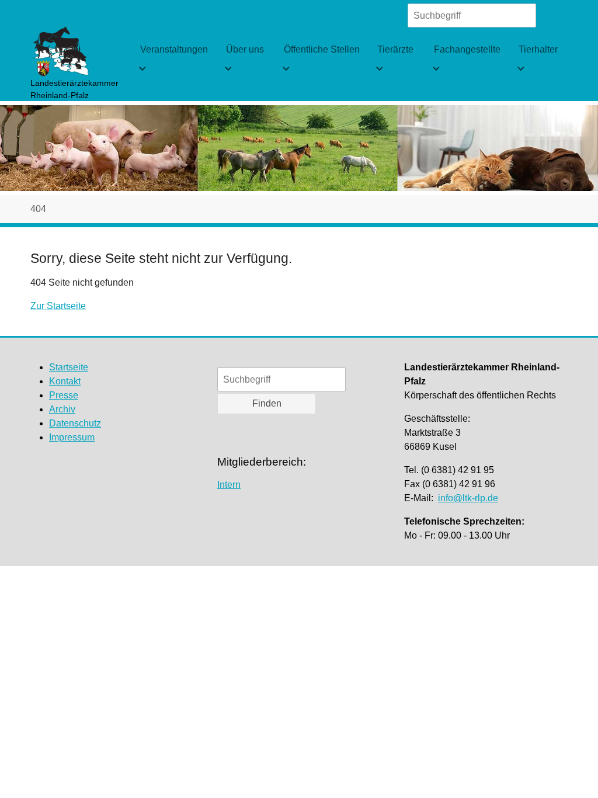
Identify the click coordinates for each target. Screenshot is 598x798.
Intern (229, 485)
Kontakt (65, 381)
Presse (63, 395)
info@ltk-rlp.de (468, 498)
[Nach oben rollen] (572, 772)
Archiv (62, 409)
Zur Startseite (58, 306)
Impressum (72, 437)
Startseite (68, 367)
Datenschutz (75, 423)
